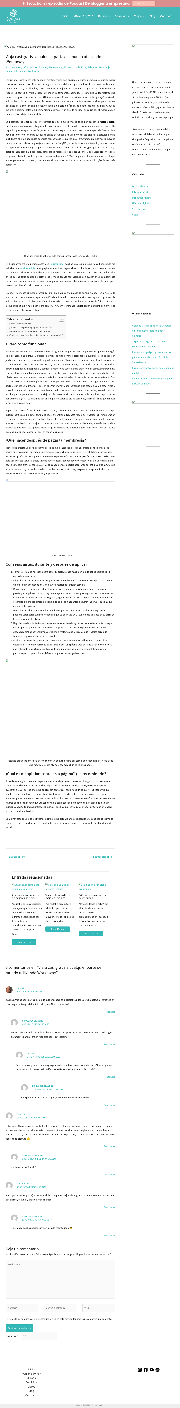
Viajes (44, 67)
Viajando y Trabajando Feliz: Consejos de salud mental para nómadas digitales (151, 330)
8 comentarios (13, 67)
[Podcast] (23, 3)
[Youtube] (151, 1370)
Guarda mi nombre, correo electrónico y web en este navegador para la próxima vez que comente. (60, 1318)
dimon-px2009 (24, 1183)
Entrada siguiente (104, 856)
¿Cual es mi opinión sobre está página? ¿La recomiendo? (36, 335)
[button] (143, 3)
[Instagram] (140, 1370)
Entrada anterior (16, 856)
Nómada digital (140, 203)
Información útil (31, 67)
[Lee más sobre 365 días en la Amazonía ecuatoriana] (94, 886)
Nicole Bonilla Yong (32, 1020)
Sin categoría (139, 209)
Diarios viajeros (140, 186)
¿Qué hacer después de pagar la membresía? (30, 327)
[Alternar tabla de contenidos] (60, 319)
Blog (31, 1391)
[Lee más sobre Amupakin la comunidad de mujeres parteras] (27, 886)
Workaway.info (28, 268)
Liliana (20, 988)
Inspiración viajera (141, 197)
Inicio (31, 1369)
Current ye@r (13, 1336)
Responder (109, 1011)
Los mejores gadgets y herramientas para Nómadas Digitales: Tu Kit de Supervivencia (151, 357)
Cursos (31, 1378)
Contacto (31, 1395)
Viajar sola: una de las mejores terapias (57, 896)
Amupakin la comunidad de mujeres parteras (26, 896)
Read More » (24, 942)
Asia (90, 67)
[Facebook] (146, 1370)
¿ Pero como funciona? (20, 323)
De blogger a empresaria (107, 3)
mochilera (98, 67)
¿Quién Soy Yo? (31, 1374)
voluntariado (20, 71)
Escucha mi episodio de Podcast (56, 3)
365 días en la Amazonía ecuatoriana (93, 896)
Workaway (33, 71)
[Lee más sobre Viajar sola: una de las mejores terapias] (60, 886)
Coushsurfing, (57, 263)
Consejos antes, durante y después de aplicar (30, 331)
